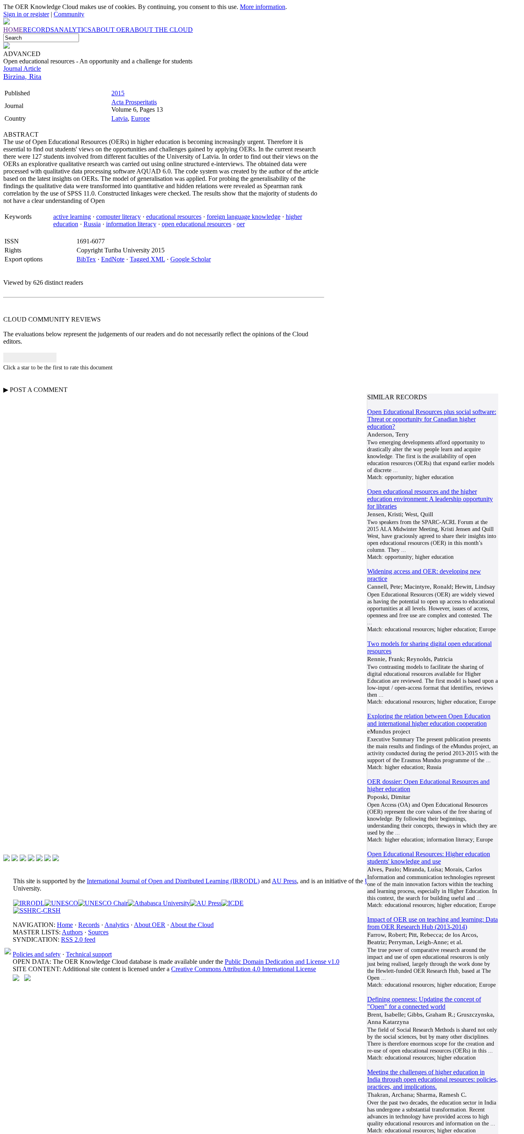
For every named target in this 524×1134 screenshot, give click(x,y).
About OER (149, 924)
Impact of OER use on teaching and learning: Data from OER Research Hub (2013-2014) (432, 923)
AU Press (284, 881)
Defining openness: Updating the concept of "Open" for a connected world (424, 1003)
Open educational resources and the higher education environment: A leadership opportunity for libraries (430, 499)
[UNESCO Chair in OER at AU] (103, 903)
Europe (140, 118)
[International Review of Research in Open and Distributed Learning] (29, 903)
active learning (72, 216)
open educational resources (196, 223)
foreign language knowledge (243, 216)
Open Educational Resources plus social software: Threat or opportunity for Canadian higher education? (431, 419)
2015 (117, 93)
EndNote (112, 259)
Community (69, 14)
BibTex (86, 259)
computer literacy (118, 216)
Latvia (119, 118)
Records (88, 924)
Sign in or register (26, 14)
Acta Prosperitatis (134, 102)
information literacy (131, 223)
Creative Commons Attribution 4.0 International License (243, 968)
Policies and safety (37, 954)
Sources (98, 932)
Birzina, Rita (22, 76)
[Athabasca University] (159, 903)
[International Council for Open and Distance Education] (232, 903)
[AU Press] (205, 903)
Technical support (89, 954)
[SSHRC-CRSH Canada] (37, 910)
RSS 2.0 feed (78, 939)
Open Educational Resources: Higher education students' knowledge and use (428, 857)
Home (65, 924)
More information (262, 6)
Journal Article (22, 68)
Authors (72, 932)
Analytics (116, 924)
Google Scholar (190, 259)
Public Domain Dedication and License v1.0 (282, 961)
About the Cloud (192, 924)
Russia (92, 223)
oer (241, 223)
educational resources (173, 216)
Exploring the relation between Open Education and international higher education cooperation (428, 720)
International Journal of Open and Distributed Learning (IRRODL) (173, 881)
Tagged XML (147, 259)
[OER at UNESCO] (61, 903)
